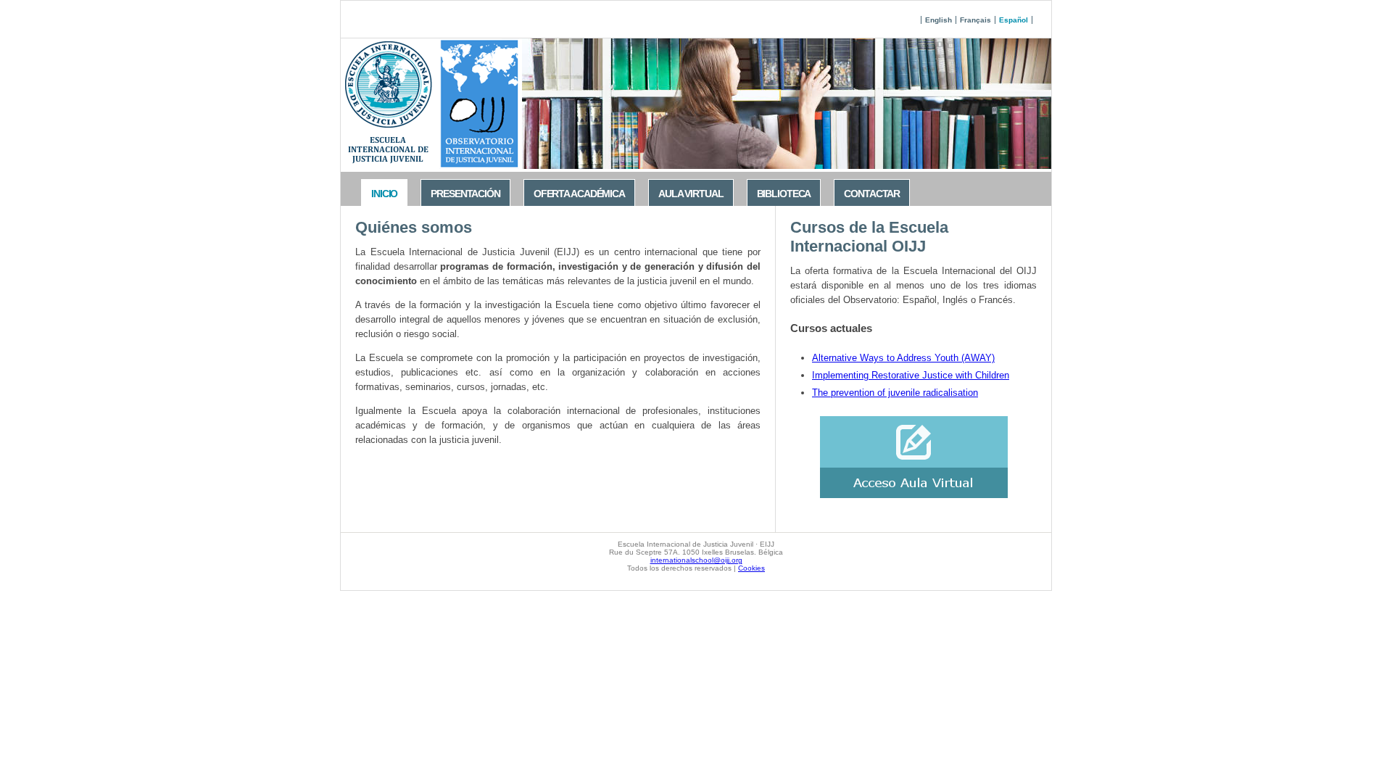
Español (1013, 20)
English (938, 20)
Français (975, 20)
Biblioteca (784, 193)
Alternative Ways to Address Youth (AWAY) (903, 357)
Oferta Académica (579, 193)
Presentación (465, 193)
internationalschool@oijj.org (696, 560)
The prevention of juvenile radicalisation (895, 392)
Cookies (751, 568)
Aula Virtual (691, 193)
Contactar (872, 193)
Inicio (384, 193)
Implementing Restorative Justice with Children (910, 375)
